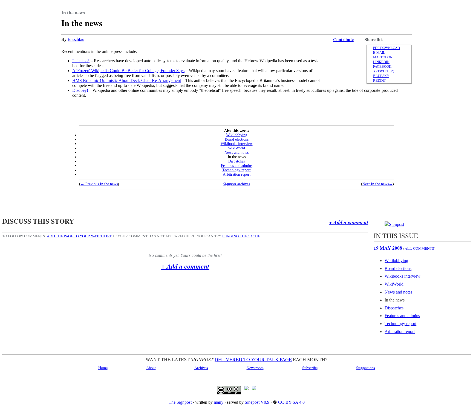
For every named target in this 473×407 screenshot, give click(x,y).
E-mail (379, 52)
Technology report (236, 170)
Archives (201, 367)
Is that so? (81, 60)
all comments (419, 248)
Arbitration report (236, 174)
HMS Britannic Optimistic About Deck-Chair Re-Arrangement (126, 80)
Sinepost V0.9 (257, 402)
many (218, 402)
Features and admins (236, 166)
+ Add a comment (348, 222)
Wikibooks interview (237, 144)
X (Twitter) (383, 71)
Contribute (343, 39)
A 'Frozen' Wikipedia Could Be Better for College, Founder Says (128, 70)
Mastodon (383, 57)
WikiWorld (236, 148)
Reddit (379, 80)
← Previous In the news (99, 184)
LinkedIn (381, 61)
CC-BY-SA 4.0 (291, 402)
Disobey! (80, 90)
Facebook (382, 66)
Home (103, 367)
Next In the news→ (377, 184)
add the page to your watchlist (79, 236)
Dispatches (236, 161)
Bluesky (381, 75)
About (151, 367)
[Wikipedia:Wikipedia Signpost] (394, 224)
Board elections (237, 139)
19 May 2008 (388, 247)
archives (236, 184)
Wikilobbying (236, 135)
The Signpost (180, 402)
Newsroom (255, 367)
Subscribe (310, 367)
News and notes (236, 152)
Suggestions (365, 367)
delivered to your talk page (253, 359)
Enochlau (76, 39)
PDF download (386, 47)
